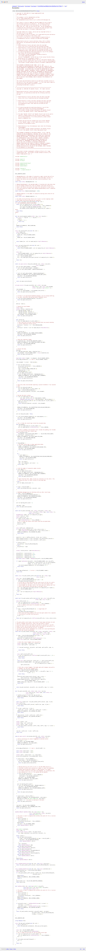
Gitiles (7, 949)
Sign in (83, 2)
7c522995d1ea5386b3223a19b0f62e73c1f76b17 (50, 6)
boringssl (27, 6)
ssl (65, 6)
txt (80, 949)
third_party (21, 6)
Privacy (11, 949)
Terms (14, 949)
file (38, 10)
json (84, 949)
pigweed (14, 6)
